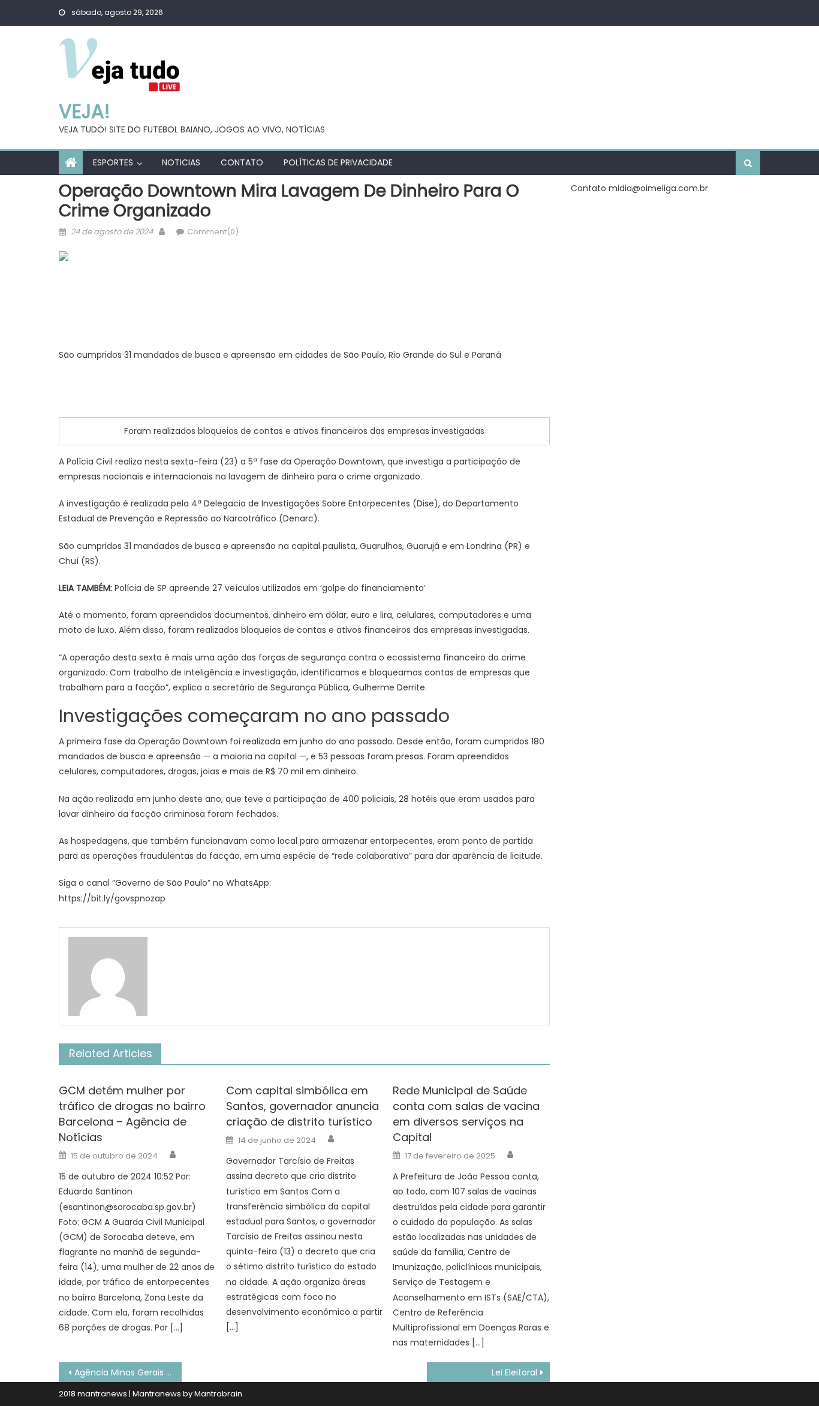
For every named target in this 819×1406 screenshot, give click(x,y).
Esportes (113, 162)
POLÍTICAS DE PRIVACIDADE (338, 162)
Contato (242, 162)
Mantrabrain (218, 1393)
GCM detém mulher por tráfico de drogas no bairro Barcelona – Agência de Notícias (132, 1114)
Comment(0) (213, 231)
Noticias (181, 162)
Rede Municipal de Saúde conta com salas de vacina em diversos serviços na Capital (466, 1114)
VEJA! (84, 111)
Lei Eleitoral (514, 1372)
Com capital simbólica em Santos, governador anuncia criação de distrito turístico (302, 1106)
